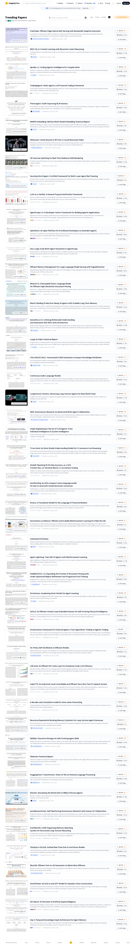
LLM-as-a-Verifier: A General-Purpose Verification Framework (56, 194)
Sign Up (126, 3)
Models (60, 3)
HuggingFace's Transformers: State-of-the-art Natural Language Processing (62, 774)
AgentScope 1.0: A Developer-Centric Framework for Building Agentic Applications (65, 212)
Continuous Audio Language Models (45, 375)
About (48, 942)
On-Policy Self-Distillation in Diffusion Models (49, 647)
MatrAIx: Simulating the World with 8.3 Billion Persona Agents (56, 793)
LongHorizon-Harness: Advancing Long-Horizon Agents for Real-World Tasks (63, 393)
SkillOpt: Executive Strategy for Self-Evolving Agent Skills (54, 738)
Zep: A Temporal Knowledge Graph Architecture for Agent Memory (58, 920)
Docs (101, 3)
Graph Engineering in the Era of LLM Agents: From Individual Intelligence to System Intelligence (51, 430)
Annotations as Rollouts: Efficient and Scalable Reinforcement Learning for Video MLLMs (68, 521)
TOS (26, 942)
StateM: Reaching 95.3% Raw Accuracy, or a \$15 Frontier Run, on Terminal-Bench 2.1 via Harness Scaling (54, 466)
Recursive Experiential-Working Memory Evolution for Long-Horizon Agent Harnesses (66, 720)
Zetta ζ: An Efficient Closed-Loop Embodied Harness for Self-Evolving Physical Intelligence (68, 611)
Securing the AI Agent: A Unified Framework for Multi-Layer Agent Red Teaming (64, 176)
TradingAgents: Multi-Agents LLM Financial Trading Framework (57, 85)
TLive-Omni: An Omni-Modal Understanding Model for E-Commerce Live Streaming (65, 448)
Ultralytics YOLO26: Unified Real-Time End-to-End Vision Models (57, 847)
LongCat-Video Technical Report (44, 339)
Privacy (37, 942)
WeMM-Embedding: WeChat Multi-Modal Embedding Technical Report (60, 121)
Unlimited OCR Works (39, 539)
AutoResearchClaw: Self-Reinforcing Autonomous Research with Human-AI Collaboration (68, 811)
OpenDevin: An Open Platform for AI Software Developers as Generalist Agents (63, 230)
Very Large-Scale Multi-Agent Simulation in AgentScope (54, 248)
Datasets (70, 3)
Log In (119, 3)
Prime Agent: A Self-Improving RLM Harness (49, 103)
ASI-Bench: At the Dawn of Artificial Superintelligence (53, 901)
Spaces (80, 3)
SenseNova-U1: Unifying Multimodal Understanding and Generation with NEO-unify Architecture (52, 321)
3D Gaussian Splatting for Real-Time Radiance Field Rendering (56, 158)
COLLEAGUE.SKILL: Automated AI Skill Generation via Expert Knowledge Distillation (66, 357)
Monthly (104, 17)
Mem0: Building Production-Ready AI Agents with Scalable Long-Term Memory (63, 303)
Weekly (97, 17)
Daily (91, 17)
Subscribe (86, 8)
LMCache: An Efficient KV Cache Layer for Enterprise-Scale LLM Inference (61, 666)
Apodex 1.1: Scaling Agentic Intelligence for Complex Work (55, 67)
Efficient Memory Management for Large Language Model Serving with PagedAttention (67, 267)
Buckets (91, 3)
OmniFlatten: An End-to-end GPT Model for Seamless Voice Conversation (61, 883)
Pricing (107, 3)
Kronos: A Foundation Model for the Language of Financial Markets (58, 502)
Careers (59, 942)
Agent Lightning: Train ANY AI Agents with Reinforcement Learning (58, 557)
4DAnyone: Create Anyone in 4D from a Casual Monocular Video (57, 140)
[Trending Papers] (109, 17)
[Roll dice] (85, 17)
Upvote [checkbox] (122, 30)
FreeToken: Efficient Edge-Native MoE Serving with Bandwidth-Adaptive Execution (65, 31)
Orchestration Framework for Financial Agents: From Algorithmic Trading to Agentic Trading (69, 629)
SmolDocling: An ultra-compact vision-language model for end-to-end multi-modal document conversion (53, 484)
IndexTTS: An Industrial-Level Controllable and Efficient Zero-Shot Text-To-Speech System (68, 684)
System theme (12, 942)
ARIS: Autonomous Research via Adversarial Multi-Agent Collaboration (60, 412)
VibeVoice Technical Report (41, 756)
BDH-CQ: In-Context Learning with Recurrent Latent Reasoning (57, 49)
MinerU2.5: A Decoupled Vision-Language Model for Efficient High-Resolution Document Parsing (50, 285)
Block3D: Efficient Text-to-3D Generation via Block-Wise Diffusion (57, 865)
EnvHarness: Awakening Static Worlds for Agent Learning (54, 593)
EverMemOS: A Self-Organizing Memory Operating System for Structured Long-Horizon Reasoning (51, 829)
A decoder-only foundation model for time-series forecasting (56, 702)
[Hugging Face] (70, 942)
